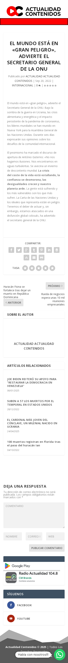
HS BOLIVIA (45, 656)
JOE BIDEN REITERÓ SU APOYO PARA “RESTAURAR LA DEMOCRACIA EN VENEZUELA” (31, 382)
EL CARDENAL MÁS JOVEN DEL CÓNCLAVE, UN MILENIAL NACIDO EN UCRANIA (32, 423)
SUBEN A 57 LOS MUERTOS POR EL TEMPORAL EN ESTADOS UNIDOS (30, 402)
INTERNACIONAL (22, 85)
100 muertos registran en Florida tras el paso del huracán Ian (33, 443)
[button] (59, 654)
